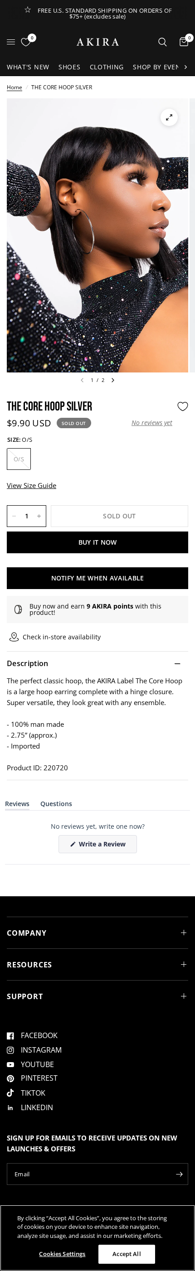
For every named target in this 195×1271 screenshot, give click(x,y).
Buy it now (97, 542)
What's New (28, 67)
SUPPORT (25, 996)
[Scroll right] (185, 67)
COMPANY (27, 933)
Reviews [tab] (17, 805)
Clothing (107, 67)
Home (14, 87)
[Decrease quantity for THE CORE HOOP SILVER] (14, 516)
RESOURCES (29, 965)
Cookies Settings (62, 1254)
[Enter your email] (179, 1174)
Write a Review (104, 846)
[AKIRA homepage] (98, 42)
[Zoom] (169, 117)
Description (28, 663)
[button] (152, 423)
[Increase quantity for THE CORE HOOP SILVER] (39, 516)
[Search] (162, 42)
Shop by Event (159, 67)
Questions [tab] (56, 805)
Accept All (126, 1254)
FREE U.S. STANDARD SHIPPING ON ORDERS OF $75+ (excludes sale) (105, 13)
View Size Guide (31, 485)
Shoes (69, 67)
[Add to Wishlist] (183, 406)
